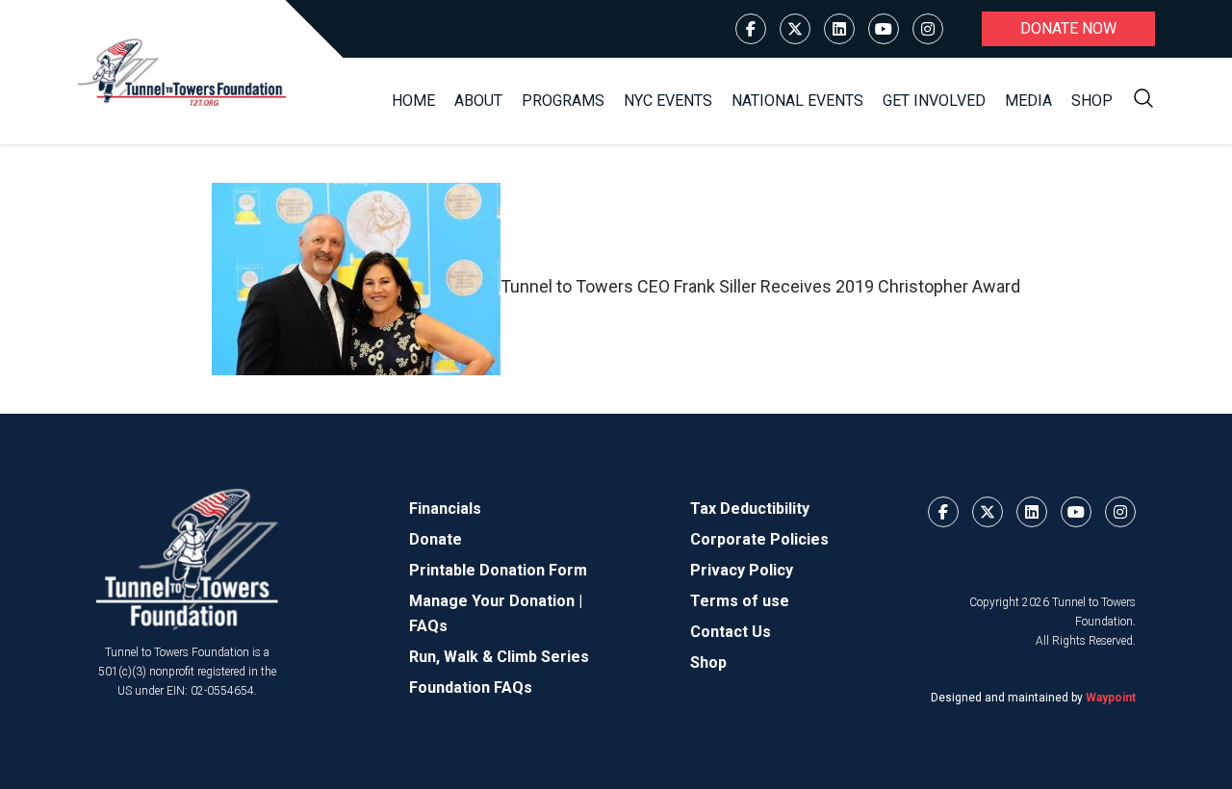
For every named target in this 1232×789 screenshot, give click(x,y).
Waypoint (1111, 697)
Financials (445, 508)
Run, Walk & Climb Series (499, 657)
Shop (1092, 100)
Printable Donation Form (498, 570)
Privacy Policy (741, 570)
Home (413, 100)
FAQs (428, 626)
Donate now (1068, 28)
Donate (435, 539)
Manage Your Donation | (495, 601)
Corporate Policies (759, 539)
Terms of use (739, 601)
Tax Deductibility (749, 508)
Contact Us (730, 632)
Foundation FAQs (470, 687)
